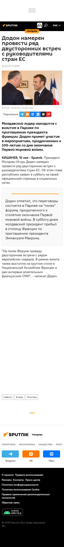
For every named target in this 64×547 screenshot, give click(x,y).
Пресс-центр (32, 479)
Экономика (27, 444)
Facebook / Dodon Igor (22, 107)
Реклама (7, 479)
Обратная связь (11, 502)
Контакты (18, 479)
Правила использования (29, 474)
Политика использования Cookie (20, 489)
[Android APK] (13, 513)
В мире (19, 397)
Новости (7, 397)
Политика (31, 397)
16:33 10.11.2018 (10, 66)
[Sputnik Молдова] (11, 26)
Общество (45, 444)
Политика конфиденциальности (20, 484)
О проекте (8, 474)
